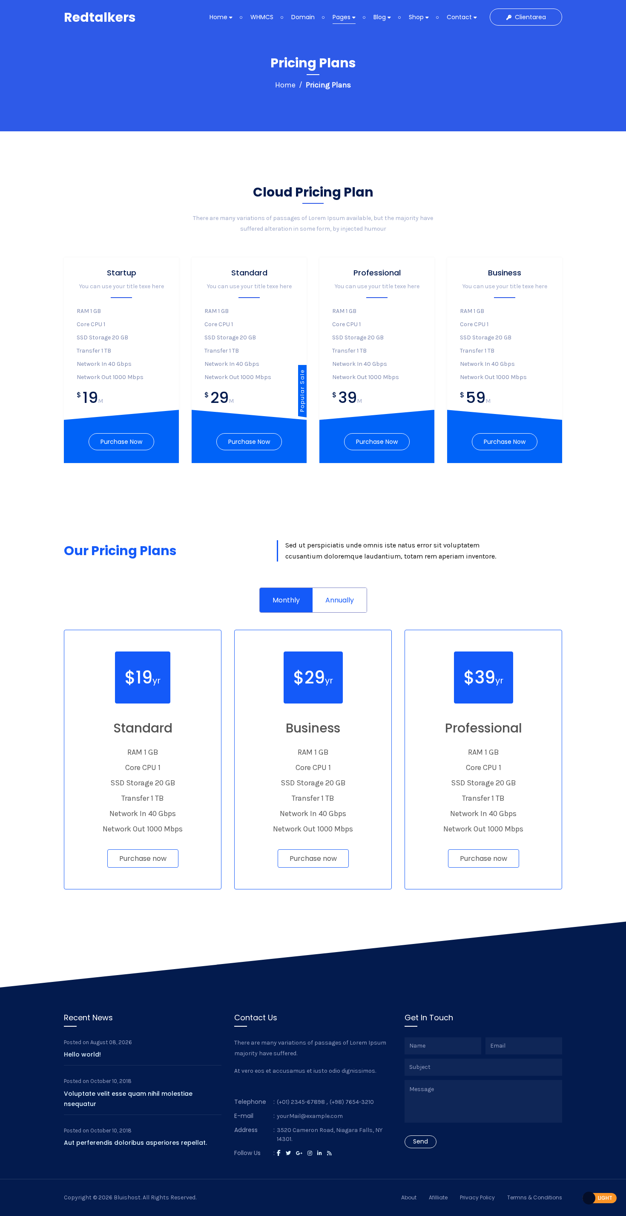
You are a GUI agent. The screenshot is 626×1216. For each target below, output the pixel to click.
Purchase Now (121, 441)
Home (219, 17)
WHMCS (261, 17)
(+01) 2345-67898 (301, 1102)
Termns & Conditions (534, 1197)
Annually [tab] (339, 600)
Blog (380, 17)
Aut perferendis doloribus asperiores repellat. (135, 1142)
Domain (303, 17)
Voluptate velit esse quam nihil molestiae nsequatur (128, 1098)
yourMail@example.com (310, 1116)
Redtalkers (100, 17)
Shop (417, 17)
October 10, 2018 (111, 1081)
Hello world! (82, 1054)
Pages (342, 17)
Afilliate (438, 1197)
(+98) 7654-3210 (352, 1102)
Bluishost (127, 1197)
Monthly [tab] (286, 600)
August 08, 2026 (111, 1042)
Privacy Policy (477, 1197)
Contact (460, 17)
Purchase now (143, 858)
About (408, 1197)
